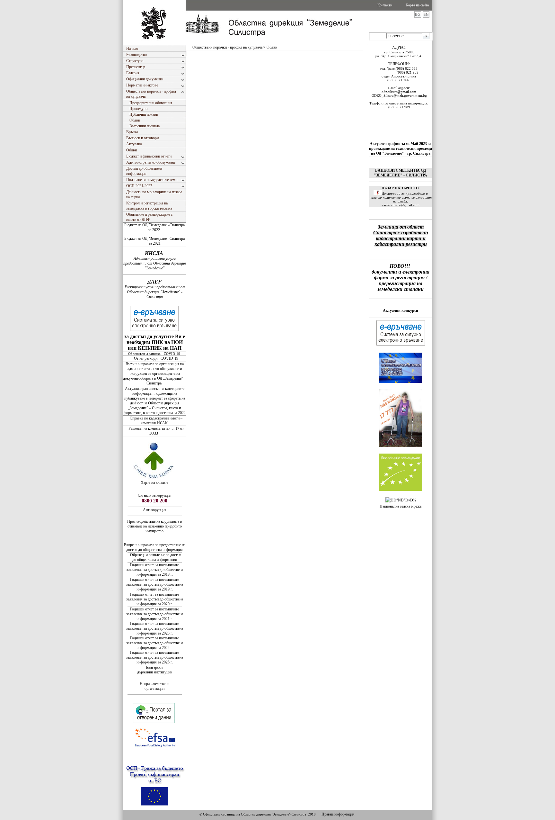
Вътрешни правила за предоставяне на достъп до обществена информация (154, 547)
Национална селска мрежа (400, 506)
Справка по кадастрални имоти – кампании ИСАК (156, 420)
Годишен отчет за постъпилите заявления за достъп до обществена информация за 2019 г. (154, 584)
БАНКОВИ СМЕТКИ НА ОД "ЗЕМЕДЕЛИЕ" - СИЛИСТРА (400, 172)
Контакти (384, 5)
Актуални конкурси (400, 310)
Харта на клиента (154, 482)
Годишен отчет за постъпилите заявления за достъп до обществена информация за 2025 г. (154, 657)
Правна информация (338, 814)
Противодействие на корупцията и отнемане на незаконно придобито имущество (154, 526)
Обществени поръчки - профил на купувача (227, 47)
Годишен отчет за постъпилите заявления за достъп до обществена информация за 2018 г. (154, 570)
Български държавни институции (154, 669)
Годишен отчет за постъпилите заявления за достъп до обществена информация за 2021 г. (154, 614)
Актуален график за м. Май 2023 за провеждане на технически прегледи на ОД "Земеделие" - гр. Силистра (400, 148)
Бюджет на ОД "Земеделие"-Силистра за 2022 (154, 227)
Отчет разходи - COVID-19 (156, 358)
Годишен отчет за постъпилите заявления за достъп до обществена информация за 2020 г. (154, 599)
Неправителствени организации (154, 686)
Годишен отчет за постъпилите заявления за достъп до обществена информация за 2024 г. (154, 643)
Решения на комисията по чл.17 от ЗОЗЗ (156, 431)
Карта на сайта (417, 5)
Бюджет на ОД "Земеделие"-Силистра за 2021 (154, 241)
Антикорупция (154, 510)
